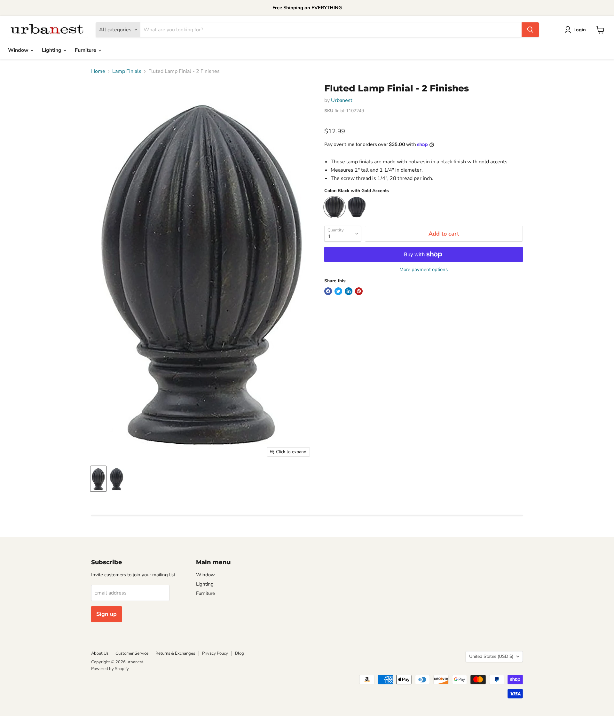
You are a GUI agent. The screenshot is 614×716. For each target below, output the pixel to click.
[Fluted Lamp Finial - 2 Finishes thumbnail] (98, 478)
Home (98, 71)
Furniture (86, 50)
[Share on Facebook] (328, 291)
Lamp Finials (126, 71)
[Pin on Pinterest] (359, 291)
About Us (99, 653)
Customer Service (131, 653)
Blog (239, 653)
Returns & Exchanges (175, 653)
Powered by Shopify (110, 669)
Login (579, 30)
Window (19, 50)
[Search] (530, 29)
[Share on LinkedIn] (348, 291)
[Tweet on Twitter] (338, 291)
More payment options (423, 269)
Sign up (106, 614)
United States (491, 656)
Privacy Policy (215, 653)
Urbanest (341, 100)
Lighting (52, 50)
